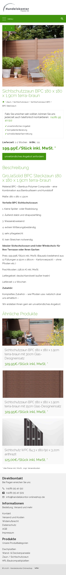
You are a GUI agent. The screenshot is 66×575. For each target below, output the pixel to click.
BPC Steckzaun (9, 106)
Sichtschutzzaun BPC (40, 102)
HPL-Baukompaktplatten (15, 560)
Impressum (8, 532)
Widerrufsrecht (10, 521)
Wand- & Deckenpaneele (16, 553)
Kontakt (6, 513)
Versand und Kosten (13, 517)
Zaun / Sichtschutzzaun (17, 102)
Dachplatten (9, 549)
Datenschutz (9, 525)
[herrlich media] (36, 568)
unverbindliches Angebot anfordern (24, 156)
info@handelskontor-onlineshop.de (25, 497)
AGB (4, 529)
